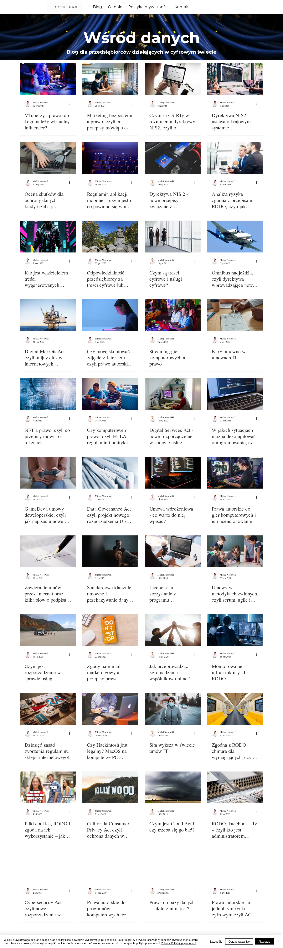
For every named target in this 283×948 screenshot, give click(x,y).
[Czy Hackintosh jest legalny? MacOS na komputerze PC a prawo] (110, 709)
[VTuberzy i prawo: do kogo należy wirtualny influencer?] (48, 79)
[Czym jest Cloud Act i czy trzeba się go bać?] (173, 787)
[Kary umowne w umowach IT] (235, 315)
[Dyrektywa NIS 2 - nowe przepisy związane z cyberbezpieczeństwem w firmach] (173, 158)
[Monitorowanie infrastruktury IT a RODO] (235, 630)
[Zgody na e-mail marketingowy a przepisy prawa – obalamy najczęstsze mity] (110, 630)
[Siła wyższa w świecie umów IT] (173, 709)
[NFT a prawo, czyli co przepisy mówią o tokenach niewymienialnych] (48, 394)
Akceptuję (264, 941)
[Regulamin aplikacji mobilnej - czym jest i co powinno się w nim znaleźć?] (110, 158)
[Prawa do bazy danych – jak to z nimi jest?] (173, 866)
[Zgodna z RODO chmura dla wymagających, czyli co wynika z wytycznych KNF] (235, 709)
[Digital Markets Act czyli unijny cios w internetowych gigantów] (48, 315)
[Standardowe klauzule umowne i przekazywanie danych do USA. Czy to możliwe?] (110, 551)
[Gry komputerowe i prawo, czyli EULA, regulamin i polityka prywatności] (110, 394)
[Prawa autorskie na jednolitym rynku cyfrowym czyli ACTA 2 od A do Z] (235, 866)
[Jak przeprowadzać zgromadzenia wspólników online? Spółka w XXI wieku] (173, 630)
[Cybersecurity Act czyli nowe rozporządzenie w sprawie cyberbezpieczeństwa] (48, 866)
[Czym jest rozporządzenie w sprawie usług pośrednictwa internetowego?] (48, 630)
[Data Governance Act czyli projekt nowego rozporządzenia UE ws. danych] (110, 473)
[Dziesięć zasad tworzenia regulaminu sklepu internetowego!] (48, 709)
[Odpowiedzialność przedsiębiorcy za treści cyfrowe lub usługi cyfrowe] (110, 236)
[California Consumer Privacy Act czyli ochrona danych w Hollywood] (110, 787)
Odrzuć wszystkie (239, 941)
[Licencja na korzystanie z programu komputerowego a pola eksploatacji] (173, 551)
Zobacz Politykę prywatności (178, 943)
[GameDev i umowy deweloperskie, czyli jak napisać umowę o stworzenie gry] (48, 473)
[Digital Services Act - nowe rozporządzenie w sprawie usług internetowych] (173, 394)
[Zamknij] (278, 941)
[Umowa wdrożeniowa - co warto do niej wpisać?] (173, 473)
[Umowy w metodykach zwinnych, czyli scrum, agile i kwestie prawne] (235, 551)
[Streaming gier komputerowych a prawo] (173, 315)
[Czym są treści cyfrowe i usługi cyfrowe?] (173, 236)
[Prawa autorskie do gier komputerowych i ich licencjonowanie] (235, 473)
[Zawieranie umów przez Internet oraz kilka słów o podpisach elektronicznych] (48, 551)
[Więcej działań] (70, 104)
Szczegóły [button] (216, 941)
